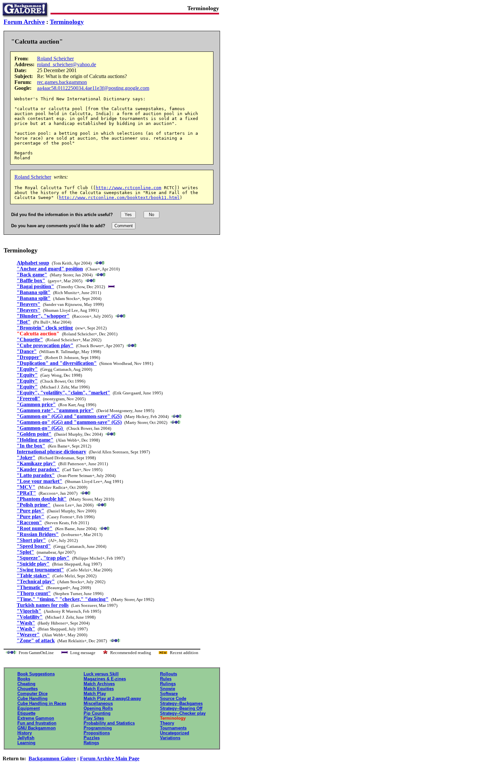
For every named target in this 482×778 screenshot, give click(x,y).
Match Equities (99, 688)
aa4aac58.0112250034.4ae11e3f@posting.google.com (93, 88)
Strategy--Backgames (181, 703)
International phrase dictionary (51, 451)
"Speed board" (34, 546)
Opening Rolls (98, 708)
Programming (98, 728)
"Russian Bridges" (38, 534)
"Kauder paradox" (38, 469)
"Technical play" (36, 581)
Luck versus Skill (101, 673)
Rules (165, 678)
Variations (170, 737)
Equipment (28, 708)
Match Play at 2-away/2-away (112, 698)
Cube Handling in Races (41, 703)
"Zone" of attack (36, 640)
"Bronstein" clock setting (45, 327)
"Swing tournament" (40, 569)
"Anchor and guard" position (50, 268)
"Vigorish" (29, 611)
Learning (26, 742)
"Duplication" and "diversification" (57, 363)
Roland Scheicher (55, 58)
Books (23, 678)
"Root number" (34, 528)
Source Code (173, 698)
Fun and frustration (36, 723)
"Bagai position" (35, 286)
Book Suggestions (36, 673)
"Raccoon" (29, 522)
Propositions (97, 732)
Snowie (167, 688)
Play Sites (94, 718)
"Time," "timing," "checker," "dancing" (63, 599)
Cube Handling (32, 698)
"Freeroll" (28, 398)
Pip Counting (97, 713)
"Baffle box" (31, 280)
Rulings (168, 683)
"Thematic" (30, 587)
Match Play (95, 693)
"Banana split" (33, 292)
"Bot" (23, 322)
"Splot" (25, 552)
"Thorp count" (34, 593)
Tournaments (173, 728)
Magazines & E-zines (105, 678)
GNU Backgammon (36, 728)
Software (169, 693)
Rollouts (168, 673)
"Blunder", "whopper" (43, 316)
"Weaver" (28, 634)
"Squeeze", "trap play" (43, 558)
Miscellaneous (98, 703)
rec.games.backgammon (62, 82)
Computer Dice (32, 693)
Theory (167, 723)
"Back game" (32, 274)
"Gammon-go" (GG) (40, 428)
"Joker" (26, 457)
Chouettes (27, 688)
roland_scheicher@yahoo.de (66, 64)
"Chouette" (30, 339)
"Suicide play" (33, 564)
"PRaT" (26, 493)
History (24, 732)
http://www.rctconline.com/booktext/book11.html (119, 197)
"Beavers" (28, 304)
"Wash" (26, 623)
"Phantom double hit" (42, 499)
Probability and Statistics (109, 723)
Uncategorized (174, 732)
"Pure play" (30, 510)
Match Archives (99, 683)
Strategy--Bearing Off (181, 708)
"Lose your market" (39, 481)
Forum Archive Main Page (109, 758)
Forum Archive (24, 21)
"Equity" (27, 369)
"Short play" (31, 540)
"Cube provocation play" (45, 345)
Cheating (26, 683)
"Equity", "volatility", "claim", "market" (63, 392)
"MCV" (26, 487)
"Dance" (27, 351)
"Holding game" (35, 440)
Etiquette (26, 713)
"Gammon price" (36, 404)
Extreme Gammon (35, 718)
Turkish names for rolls (43, 605)
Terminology (67, 21)
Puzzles (92, 737)
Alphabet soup (33, 263)
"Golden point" (34, 434)
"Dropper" (29, 357)
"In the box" (31, 446)
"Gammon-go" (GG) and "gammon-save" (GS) (69, 416)
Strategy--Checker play (183, 713)
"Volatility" (30, 617)
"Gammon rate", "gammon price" (55, 410)
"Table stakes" (33, 575)
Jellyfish (25, 737)
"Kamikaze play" (36, 463)
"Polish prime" (33, 505)
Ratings (91, 742)
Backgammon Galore (52, 758)
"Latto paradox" (36, 475)
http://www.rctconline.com (128, 187)
